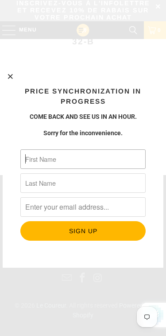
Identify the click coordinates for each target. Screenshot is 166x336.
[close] (11, 76)
